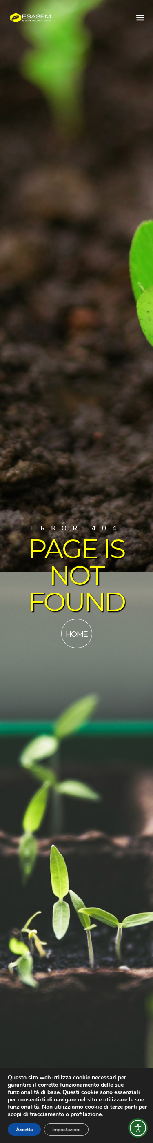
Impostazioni (66, 1129)
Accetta (24, 1129)
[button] (140, 17)
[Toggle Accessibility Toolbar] (138, 1128)
